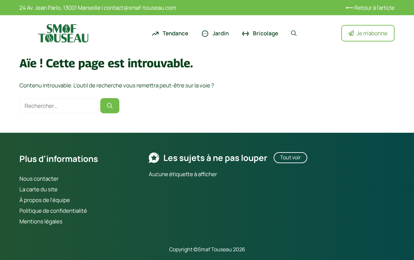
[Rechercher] (109, 106)
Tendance (175, 33)
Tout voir (290, 157)
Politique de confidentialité (53, 210)
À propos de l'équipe (44, 200)
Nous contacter (39, 178)
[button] (294, 33)
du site (48, 189)
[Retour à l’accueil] (63, 32)
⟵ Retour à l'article (370, 7)
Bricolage (265, 33)
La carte (29, 189)
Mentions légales (40, 221)
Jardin (220, 33)
